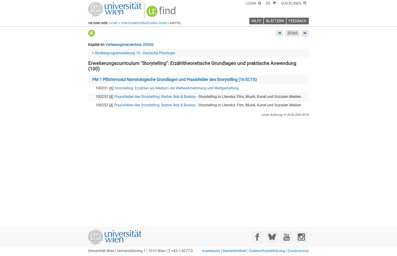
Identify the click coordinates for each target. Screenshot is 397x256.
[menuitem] (271, 3)
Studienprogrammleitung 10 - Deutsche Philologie (135, 53)
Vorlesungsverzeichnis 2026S (144, 23)
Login (251, 3)
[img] (161, 13)
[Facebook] (257, 237)
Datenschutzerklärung (267, 251)
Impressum (211, 251)
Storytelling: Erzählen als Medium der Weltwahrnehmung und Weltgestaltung (177, 88)
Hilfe (256, 21)
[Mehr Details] (91, 33)
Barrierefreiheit (235, 251)
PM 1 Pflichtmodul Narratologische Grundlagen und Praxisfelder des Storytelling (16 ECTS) (174, 79)
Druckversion (298, 251)
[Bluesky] (272, 237)
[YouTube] (286, 237)
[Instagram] (301, 237)
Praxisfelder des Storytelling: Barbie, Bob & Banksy (155, 96)
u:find (113, 23)
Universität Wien (104, 4)
